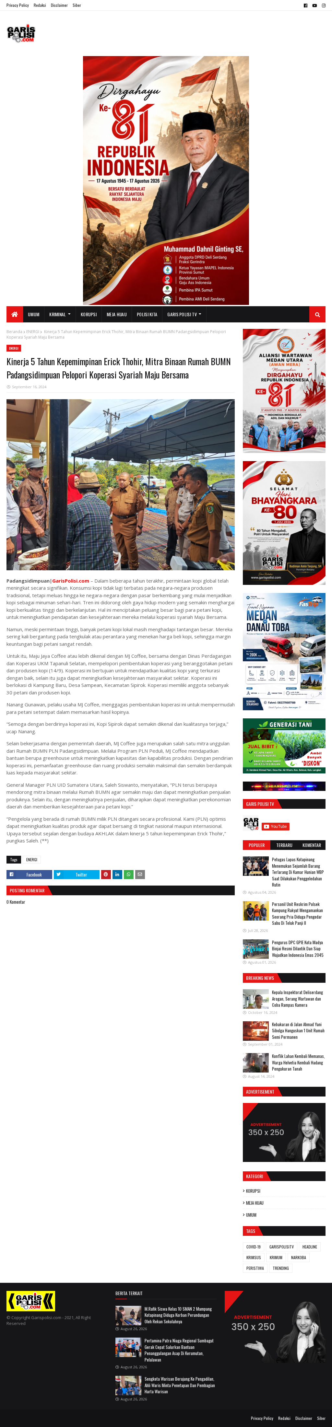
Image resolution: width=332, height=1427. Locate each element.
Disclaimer (59, 5)
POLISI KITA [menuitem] (147, 314)
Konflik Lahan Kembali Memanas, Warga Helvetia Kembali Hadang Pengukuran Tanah (298, 1062)
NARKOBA (298, 1257)
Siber (77, 5)
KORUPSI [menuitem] (89, 314)
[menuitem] (14, 314)
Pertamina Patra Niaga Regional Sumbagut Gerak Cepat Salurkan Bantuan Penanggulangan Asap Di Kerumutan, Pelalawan (179, 1350)
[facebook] (305, 5)
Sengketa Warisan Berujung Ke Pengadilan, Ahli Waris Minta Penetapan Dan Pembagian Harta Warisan (180, 1385)
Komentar (311, 844)
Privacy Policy (17, 5)
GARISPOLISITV (281, 1246)
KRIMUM (276, 1257)
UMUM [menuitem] (33, 314)
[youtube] (315, 5)
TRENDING (281, 1268)
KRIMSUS (253, 1257)
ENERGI (32, 331)
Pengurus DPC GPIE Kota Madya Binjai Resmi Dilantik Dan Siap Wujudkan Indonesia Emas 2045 (298, 948)
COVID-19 (253, 1246)
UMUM (251, 1215)
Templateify (32, 1418)
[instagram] (323, 5)
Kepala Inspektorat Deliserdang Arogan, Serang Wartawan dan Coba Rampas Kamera (297, 998)
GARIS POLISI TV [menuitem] (182, 314)
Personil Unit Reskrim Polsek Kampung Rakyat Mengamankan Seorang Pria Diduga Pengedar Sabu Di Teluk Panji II (297, 913)
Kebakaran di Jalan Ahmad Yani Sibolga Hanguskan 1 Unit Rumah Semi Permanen (298, 1030)
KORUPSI (253, 1191)
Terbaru (284, 844)
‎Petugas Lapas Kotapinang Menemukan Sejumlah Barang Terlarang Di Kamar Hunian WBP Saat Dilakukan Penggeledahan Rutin (298, 872)
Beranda (14, 331)
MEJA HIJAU (255, 1203)
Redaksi (40, 5)
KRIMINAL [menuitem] (57, 314)
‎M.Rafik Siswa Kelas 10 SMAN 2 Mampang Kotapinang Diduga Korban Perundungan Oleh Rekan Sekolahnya (178, 1315)
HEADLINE (309, 1246)
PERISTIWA (255, 1268)
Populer (257, 844)
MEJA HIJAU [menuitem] (117, 314)
